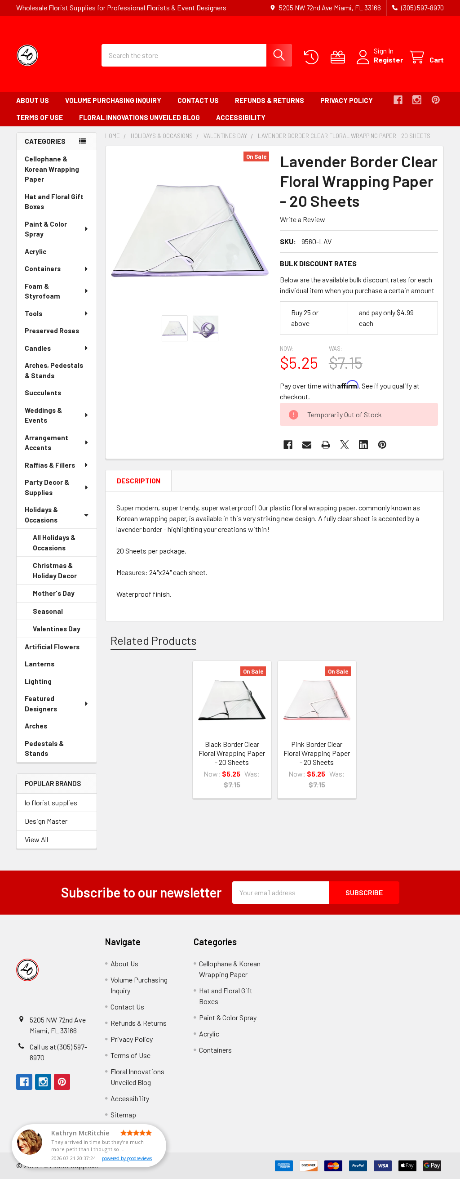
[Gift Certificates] (339, 57)
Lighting (51, 683)
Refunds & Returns (269, 100)
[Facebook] (398, 100)
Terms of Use (39, 117)
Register (388, 59)
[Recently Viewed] (313, 57)
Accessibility (240, 117)
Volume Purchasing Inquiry (113, 100)
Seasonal (60, 614)
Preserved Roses (61, 332)
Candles (38, 348)
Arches (48, 728)
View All (36, 839)
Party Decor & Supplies (47, 487)
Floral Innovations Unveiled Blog (139, 117)
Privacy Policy (346, 100)
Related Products (153, 640)
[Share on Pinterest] (382, 445)
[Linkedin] (363, 445)
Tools (33, 313)
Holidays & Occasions (41, 514)
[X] (344, 445)
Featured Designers (41, 703)
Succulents (55, 395)
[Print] (326, 445)
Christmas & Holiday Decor (65, 573)
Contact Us (198, 100)
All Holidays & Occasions (54, 542)
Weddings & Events (43, 415)
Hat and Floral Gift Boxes (54, 203)
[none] (190, 231)
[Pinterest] (436, 100)
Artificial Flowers (61, 649)
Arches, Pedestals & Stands (54, 372)
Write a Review (302, 219)
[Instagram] (417, 100)
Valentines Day (65, 631)
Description (138, 481)
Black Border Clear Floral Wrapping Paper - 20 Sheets (232, 753)
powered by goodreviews (127, 1158)
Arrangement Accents (46, 442)
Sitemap (123, 1114)
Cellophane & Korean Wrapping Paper (52, 171)
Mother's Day (65, 596)
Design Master (46, 821)
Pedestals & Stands (49, 750)
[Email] (307, 445)
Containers (43, 268)
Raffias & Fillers (50, 465)
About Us (32, 100)
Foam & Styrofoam (42, 291)
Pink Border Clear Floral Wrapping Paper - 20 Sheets (316, 753)
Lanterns (52, 666)
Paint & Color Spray (46, 229)
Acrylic (48, 253)
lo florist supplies (51, 802)
